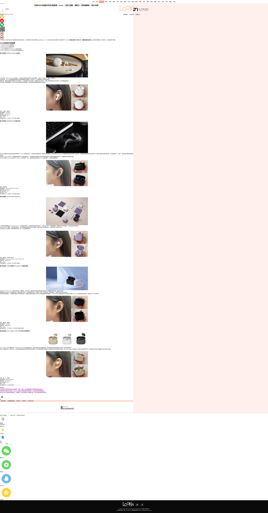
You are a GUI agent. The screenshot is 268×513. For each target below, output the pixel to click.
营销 (136, 1)
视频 (148, 1)
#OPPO (24, 400)
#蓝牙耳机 (3, 400)
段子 (159, 1)
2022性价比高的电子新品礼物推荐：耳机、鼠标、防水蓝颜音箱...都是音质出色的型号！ (22, 389)
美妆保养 (125, 14)
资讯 (97, 1)
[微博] (138, 504)
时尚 (117, 1)
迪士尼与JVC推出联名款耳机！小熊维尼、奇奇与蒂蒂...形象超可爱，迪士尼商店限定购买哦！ (23, 392)
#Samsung (30, 400)
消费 (163, 1)
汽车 (166, 1)
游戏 (121, 1)
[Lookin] (128, 503)
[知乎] (143, 504)
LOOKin (102, 1)
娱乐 (106, 1)
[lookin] (134, 6)
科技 (174, 1)
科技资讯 (2, 3)
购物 (170, 1)
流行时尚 (131, 14)
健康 (155, 1)
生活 (129, 1)
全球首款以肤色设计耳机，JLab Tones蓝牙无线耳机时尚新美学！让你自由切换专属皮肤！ (22, 390)
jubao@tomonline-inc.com (146, 510)
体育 (110, 1)
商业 (144, 1)
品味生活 (138, 14)
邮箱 (140, 1)
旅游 (125, 1)
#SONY (18, 400)
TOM (93, 1)
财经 (151, 1)
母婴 (133, 1)
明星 (114, 1)
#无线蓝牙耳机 (11, 400)
